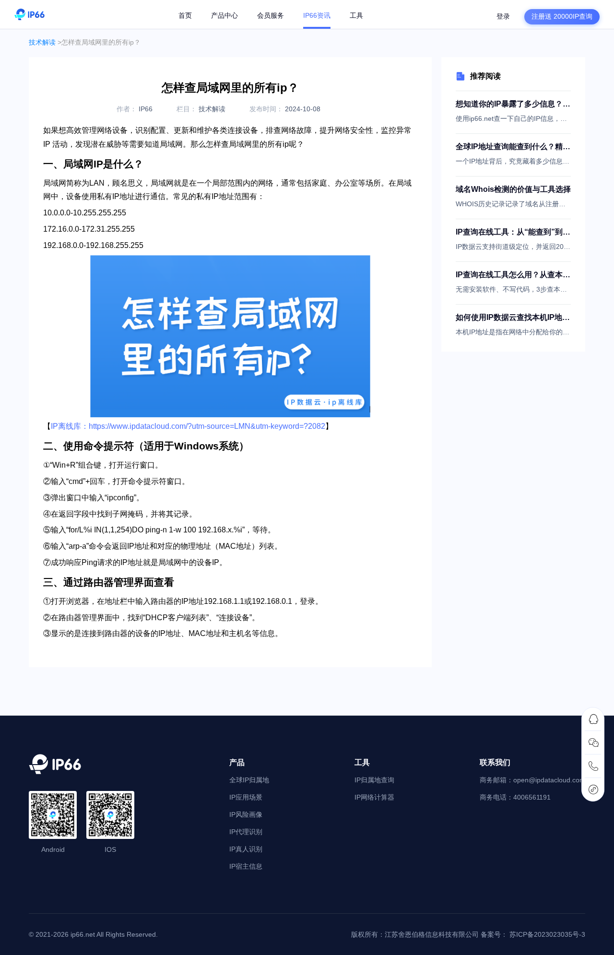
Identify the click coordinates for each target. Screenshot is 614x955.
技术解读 (42, 42)
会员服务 (270, 15)
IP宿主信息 (245, 866)
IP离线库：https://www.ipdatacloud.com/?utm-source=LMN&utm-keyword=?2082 (188, 426)
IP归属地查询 (374, 780)
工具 (356, 15)
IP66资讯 (317, 15)
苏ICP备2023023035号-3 (547, 934)
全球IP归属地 (249, 780)
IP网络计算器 (374, 797)
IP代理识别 (245, 832)
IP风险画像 (245, 814)
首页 (185, 15)
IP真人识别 (245, 849)
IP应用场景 (245, 797)
